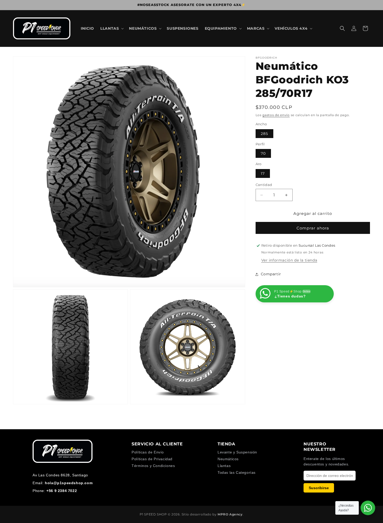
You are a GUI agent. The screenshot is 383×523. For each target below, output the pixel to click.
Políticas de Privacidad (152, 459)
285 (264, 133)
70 (263, 153)
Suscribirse (319, 488)
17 (263, 173)
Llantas (224, 466)
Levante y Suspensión (237, 452)
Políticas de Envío (148, 452)
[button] (111, 28)
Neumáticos (228, 459)
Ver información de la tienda (289, 260)
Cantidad (264, 185)
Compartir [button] (271, 274)
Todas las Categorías (237, 472)
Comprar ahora (312, 228)
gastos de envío (276, 115)
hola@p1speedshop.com (68, 483)
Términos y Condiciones (153, 466)
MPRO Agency (230, 514)
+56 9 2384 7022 (61, 491)
